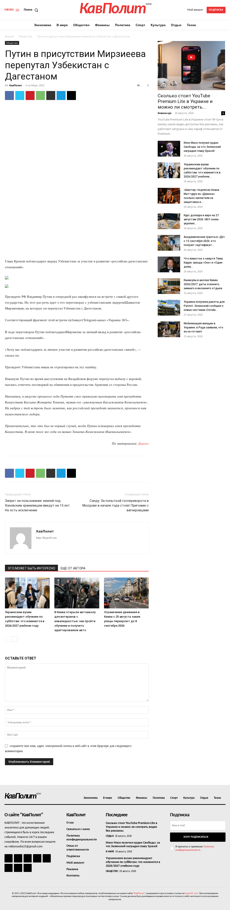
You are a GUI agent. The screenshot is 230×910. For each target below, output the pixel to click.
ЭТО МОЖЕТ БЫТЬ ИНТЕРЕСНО (31, 568)
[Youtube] (28, 868)
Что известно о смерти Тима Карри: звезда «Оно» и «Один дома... (203, 262)
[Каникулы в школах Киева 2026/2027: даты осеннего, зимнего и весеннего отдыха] (169, 286)
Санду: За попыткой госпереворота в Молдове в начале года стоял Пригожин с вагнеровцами (115, 505)
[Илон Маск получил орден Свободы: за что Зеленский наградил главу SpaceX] (169, 149)
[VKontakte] (18, 868)
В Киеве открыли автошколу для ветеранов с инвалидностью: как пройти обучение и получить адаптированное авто (74, 621)
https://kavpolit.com (46, 537)
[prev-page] (8, 639)
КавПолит (15, 85)
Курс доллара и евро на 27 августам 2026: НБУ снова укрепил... (201, 219)
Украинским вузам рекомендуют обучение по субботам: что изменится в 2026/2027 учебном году (133, 862)
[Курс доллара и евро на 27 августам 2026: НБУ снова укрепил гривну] (169, 221)
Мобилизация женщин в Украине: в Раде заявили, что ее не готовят (203, 327)
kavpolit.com (191, 893)
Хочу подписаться (196, 837)
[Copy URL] (71, 95)
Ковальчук (165, 113)
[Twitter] (19, 95)
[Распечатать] (50, 95)
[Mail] (28, 858)
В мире (110, 851)
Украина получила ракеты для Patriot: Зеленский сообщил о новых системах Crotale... (204, 306)
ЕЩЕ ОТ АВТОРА (73, 568)
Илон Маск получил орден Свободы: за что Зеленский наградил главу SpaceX (202, 146)
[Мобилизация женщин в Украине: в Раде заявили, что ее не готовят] (169, 329)
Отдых (110, 836)
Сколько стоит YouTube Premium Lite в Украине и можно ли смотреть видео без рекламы (131, 827)
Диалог (143, 443)
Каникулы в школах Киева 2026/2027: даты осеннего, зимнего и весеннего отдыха (203, 284)
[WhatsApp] (40, 95)
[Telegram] (61, 95)
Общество (25, 36)
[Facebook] (9, 95)
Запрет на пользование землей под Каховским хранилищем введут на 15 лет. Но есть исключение (38, 505)
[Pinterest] (30, 95)
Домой (9, 36)
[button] (32, 10)
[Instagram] (18, 858)
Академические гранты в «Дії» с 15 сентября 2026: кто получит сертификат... (204, 241)
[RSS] (37, 858)
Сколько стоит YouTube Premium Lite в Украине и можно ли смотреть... (185, 101)
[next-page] (15, 639)
